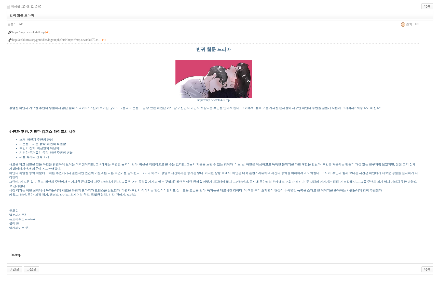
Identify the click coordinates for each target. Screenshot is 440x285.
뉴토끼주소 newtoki (22, 219)
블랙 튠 (14, 223)
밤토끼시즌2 (17, 215)
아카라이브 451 (19, 228)
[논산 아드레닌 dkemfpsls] (14, 269)
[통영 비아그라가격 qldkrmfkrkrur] (31, 269)
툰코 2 (13, 210)
